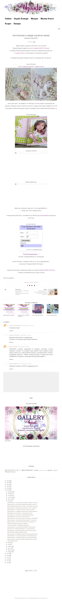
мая (9, 544)
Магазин (34, 18)
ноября (10, 493)
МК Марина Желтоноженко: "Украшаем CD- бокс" (20, 513)
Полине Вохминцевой (30, 254)
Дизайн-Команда (21, 18)
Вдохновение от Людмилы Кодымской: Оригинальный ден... (22, 534)
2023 (8, 481)
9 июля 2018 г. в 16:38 (23, 346)
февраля (10, 550)
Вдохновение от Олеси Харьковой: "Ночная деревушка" (22, 535)
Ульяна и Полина (14, 335)
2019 (8, 488)
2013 (8, 560)
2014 (8, 559)
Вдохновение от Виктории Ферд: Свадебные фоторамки (22, 539)
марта (9, 548)
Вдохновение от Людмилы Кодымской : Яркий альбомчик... (22, 537)
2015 (8, 557)
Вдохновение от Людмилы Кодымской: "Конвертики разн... (22, 511)
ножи (38, 103)
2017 (8, 553)
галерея (29, 42)
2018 (8, 490)
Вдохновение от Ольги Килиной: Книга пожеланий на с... (21, 521)
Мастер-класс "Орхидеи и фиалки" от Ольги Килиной (21, 528)
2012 (8, 562)
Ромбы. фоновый (27, 66)
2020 (8, 486)
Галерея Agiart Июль (12, 541)
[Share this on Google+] (32, 285)
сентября (10, 497)
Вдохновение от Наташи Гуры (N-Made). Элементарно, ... (21, 527)
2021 (8, 484)
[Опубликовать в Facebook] (27, 285)
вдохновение (27, 470)
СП (20, 470)
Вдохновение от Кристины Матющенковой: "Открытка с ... (22, 520)
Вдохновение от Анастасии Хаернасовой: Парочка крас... (22, 530)
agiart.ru (53, 108)
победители (8, 472)
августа (10, 499)
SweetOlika (43, 598)
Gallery (36, 282)
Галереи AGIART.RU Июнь (41, 48)
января (10, 551)
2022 (8, 482)
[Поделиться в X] (30, 285)
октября (10, 495)
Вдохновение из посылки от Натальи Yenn (18, 516)
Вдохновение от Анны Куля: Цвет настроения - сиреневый (22, 518)
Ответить (11, 330)
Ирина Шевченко (14, 363)
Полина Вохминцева (15, 325)
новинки (55, 470)
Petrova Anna (13, 346)
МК (18, 470)
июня (9, 542)
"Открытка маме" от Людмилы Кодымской (18, 525)
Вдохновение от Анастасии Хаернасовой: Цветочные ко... (22, 504)
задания (49, 470)
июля (9, 501)
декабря (10, 492)
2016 (8, 555)
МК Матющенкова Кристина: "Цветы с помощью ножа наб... (22, 506)
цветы (14, 472)
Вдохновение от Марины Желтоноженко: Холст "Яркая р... (22, 508)
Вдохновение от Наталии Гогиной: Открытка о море (20, 509)
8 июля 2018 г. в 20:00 (28, 325)
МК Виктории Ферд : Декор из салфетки (17, 523)
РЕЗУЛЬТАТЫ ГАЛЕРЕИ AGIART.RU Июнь (17, 532)
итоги (31, 282)
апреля (10, 546)
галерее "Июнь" (20, 53)
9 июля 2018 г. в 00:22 (25, 335)
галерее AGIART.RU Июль (47, 270)
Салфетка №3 (39, 66)
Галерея (8, 23)
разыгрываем (44, 215)
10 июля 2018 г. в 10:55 (25, 363)
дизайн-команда (42, 470)
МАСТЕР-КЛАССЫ (10, 470)
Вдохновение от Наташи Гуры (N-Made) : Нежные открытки (22, 502)
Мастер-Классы (47, 18)
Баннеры (17, 23)
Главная (8, 18)
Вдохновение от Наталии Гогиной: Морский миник (20, 515)
